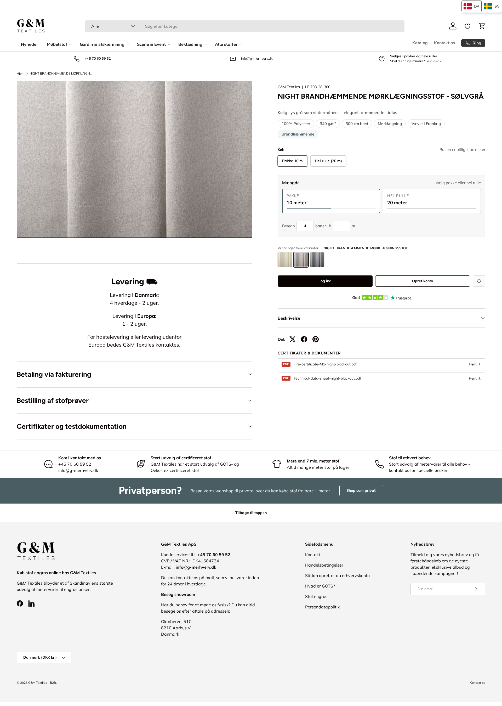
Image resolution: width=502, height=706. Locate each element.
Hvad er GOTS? (320, 586)
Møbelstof (57, 44)
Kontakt (312, 554)
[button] (482, 26)
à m (342, 225)
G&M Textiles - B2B (42, 683)
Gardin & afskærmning (102, 44)
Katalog (420, 43)
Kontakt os (444, 43)
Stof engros (316, 596)
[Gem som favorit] (479, 281)
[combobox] (244, 26)
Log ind (325, 281)
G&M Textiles (289, 86)
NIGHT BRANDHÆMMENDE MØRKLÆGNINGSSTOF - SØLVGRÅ (61, 73)
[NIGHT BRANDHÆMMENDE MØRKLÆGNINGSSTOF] (285, 259)
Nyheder (29, 44)
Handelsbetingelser (324, 565)
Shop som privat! (361, 490)
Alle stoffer (226, 44)
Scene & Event (151, 44)
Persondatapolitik (322, 606)
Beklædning (190, 44)
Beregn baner (304, 225)
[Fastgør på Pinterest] (315, 339)
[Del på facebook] (304, 339)
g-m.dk (435, 61)
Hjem (21, 73)
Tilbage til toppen (251, 512)
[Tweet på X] (292, 339)
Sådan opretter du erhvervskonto (337, 575)
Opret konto (422, 281)
